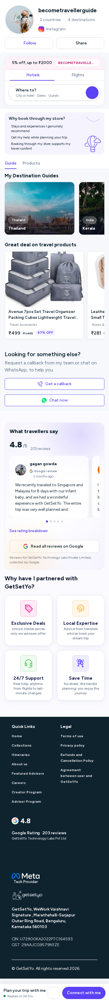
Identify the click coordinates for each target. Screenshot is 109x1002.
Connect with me (84, 992)
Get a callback (58, 383)
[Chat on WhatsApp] (54, 993)
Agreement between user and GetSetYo (76, 776)
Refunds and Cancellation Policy (77, 758)
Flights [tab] (78, 74)
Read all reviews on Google (57, 546)
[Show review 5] (64, 521)
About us (19, 764)
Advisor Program (26, 801)
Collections (21, 745)
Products (31, 163)
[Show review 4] (60, 521)
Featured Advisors (28, 773)
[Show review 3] (56, 521)
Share (81, 43)
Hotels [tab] (33, 74)
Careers (19, 783)
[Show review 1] (45, 521)
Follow (30, 43)
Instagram (56, 29)
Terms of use (71, 736)
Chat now (58, 400)
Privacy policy (72, 745)
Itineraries (21, 755)
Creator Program (27, 792)
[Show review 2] (50, 521)
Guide (11, 163)
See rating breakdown (29, 531)
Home (17, 736)
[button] (39, 208)
